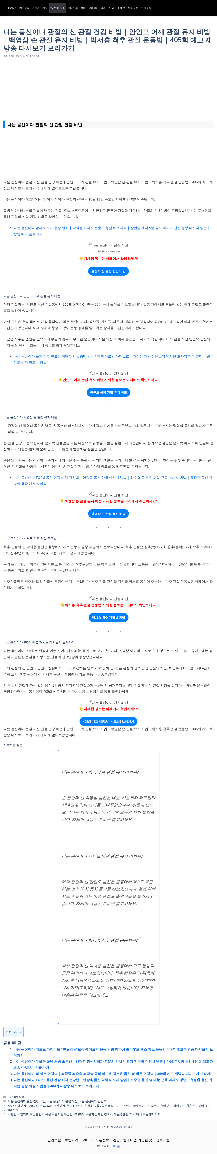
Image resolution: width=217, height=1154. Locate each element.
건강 (44, 8)
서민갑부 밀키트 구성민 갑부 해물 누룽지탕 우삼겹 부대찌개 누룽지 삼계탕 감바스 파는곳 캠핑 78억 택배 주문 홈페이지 (84, 1114)
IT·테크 (121, 8)
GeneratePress (123, 1126)
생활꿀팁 (93, 8)
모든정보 (102, 1140)
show (17, 1032)
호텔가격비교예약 (78, 1140)
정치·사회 (133, 8)
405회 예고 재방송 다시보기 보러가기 (108, 721)
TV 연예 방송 (57, 8)
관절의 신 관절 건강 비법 (108, 271)
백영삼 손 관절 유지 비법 (108, 514)
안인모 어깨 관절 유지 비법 (108, 392)
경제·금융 (24, 8)
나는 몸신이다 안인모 (92, 1101)
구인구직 (146, 8)
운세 (111, 8)
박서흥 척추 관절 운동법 (108, 617)
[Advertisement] (108, 88)
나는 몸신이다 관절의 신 (62, 1101)
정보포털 (163, 1140)
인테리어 (73, 8)
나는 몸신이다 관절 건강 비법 (26, 1101)
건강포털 (54, 1140)
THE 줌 (114, 1146)
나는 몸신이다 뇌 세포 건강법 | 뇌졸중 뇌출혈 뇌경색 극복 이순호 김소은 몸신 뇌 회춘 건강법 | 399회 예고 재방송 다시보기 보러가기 (114, 1073)
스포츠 (36, 8)
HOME (12, 8)
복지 (83, 8)
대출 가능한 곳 (141, 1140)
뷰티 (103, 8)
